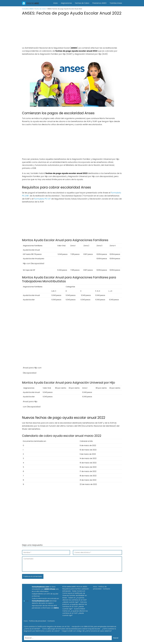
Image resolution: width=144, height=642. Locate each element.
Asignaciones (66, 3)
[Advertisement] (72, 31)
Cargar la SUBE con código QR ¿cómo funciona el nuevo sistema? (87, 631)
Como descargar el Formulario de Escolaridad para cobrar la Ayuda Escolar (71, 629)
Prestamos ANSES (99, 3)
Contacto (106, 589)
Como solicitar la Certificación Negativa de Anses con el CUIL (47, 626)
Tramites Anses (116, 3)
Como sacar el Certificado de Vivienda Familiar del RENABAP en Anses (74, 595)
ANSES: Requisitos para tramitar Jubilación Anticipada (75, 589)
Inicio (55, 3)
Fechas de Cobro (82, 3)
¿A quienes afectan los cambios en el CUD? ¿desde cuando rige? (74, 600)
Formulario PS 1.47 (42, 198)
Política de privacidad (100, 588)
